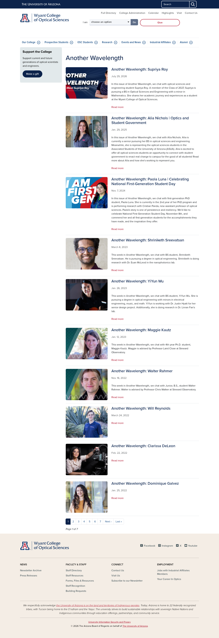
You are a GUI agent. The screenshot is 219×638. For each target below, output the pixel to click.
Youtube (192, 545)
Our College (28, 42)
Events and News (131, 42)
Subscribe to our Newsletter (127, 580)
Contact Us (191, 13)
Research (107, 42)
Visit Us (115, 575)
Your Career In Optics (169, 579)
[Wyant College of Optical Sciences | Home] (48, 17)
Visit (179, 13)
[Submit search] (193, 4)
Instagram (167, 545)
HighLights (168, 13)
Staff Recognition (75, 585)
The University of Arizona (135, 626)
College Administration (132, 13)
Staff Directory (74, 570)
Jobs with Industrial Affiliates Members (173, 572)
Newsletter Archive (31, 570)
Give (160, 22)
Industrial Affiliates (160, 42)
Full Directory (108, 13)
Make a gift (32, 74)
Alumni (184, 42)
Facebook (149, 545)
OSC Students (85, 42)
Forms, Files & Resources (80, 580)
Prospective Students (56, 42)
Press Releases (28, 575)
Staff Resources (74, 575)
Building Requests (76, 591)
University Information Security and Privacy (109, 622)
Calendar (153, 13)
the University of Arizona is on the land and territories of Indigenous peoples (97, 605)
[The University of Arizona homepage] (41, 4)
